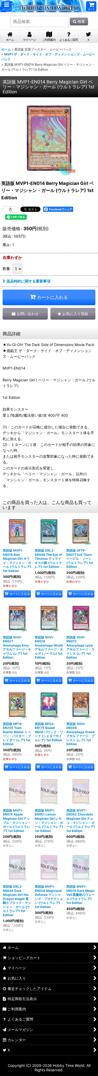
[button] (6, 6)
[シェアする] (10, 209)
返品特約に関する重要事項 (28, 281)
